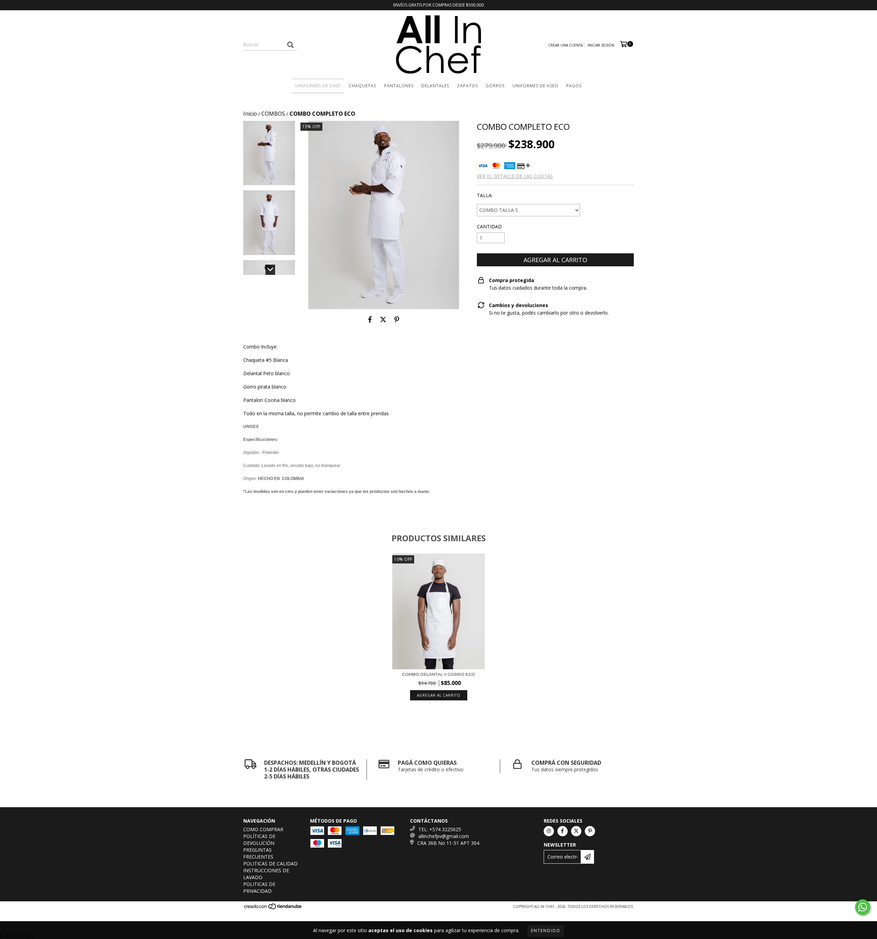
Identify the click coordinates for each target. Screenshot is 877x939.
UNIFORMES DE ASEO (535, 86)
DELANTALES (435, 86)
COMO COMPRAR (263, 829)
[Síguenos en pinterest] (590, 831)
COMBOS (273, 113)
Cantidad (489, 226)
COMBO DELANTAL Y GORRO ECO (438, 674)
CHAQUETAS (362, 86)
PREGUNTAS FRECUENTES (258, 853)
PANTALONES (398, 86)
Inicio (250, 113)
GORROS (495, 86)
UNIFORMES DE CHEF (318, 86)
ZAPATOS (467, 86)
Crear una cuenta (565, 45)
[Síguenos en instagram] (549, 831)
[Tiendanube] (273, 908)
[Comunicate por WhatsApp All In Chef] (862, 907)
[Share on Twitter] (383, 319)
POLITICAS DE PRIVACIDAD (259, 887)
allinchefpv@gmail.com (443, 836)
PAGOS (574, 86)
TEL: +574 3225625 (439, 829)
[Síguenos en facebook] (562, 831)
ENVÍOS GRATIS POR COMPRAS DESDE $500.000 (438, 5)
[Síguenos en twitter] (576, 831)
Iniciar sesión (601, 45)
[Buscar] (290, 44)
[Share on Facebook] (370, 319)
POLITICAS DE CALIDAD (270, 863)
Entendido (545, 931)
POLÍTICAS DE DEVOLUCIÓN (259, 839)
